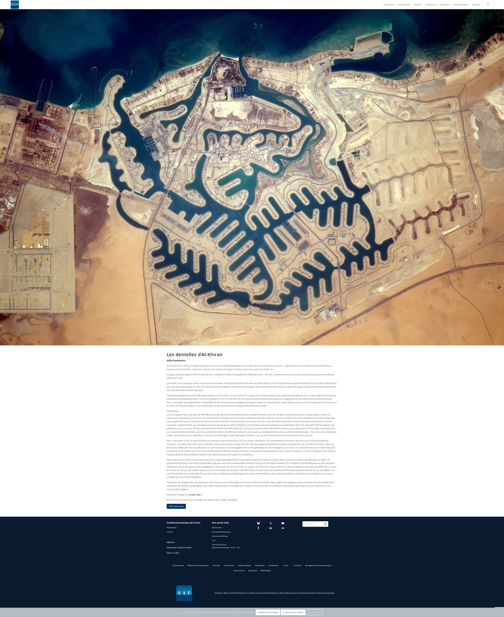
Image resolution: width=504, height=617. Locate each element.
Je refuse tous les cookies (293, 612)
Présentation (172, 527)
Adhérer (171, 542)
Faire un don (173, 552)
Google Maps (194, 494)
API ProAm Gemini (219, 544)
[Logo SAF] (15, 4)
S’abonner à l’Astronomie (179, 547)
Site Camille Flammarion (221, 532)
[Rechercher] (488, 4)
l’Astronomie (217, 527)
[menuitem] (389, 4)
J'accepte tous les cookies (268, 612)
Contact (170, 532)
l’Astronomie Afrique (220, 536)
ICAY (214, 540)
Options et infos (314, 612)
